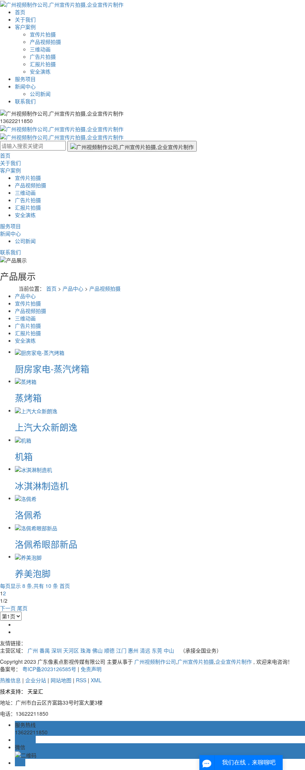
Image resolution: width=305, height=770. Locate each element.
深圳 (56, 650)
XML (96, 680)
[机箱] (23, 439)
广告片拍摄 (43, 56)
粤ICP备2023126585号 (49, 669)
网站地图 (61, 680)
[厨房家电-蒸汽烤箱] (39, 351)
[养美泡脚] (28, 556)
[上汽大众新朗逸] (36, 410)
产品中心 (72, 288)
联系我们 (25, 101)
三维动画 (40, 49)
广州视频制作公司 (155, 661)
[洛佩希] (25, 498)
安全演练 (40, 71)
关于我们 (25, 19)
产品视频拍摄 (45, 41)
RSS (81, 680)
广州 (33, 650)
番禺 (44, 650)
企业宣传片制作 (233, 661)
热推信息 (10, 680)
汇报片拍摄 (43, 64)
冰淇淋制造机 (41, 485)
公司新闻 (40, 93)
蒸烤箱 (28, 397)
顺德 (109, 650)
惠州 (133, 650)
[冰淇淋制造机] (33, 468)
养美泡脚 (33, 573)
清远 (145, 650)
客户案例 (25, 26)
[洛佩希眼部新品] (36, 527)
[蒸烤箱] (25, 381)
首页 (20, 12)
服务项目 (25, 78)
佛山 (97, 650)
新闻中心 (25, 86)
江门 (121, 650)
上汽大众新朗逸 (46, 426)
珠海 (85, 650)
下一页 (8, 608)
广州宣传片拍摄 (195, 661)
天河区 (71, 650)
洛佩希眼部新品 (46, 543)
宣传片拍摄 (43, 34)
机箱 (24, 456)
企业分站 (35, 680)
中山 (169, 650)
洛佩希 (28, 514)
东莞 (157, 650)
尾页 (22, 608)
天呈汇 (35, 691)
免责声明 (91, 669)
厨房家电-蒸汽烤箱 (52, 368)
